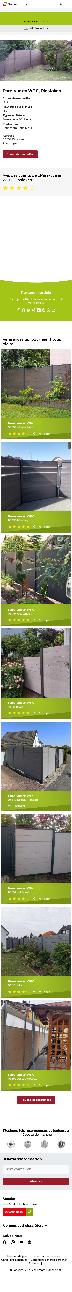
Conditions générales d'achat (49, 1260)
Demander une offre (20, 154)
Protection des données (46, 1256)
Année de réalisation (17, 98)
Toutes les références (36, 22)
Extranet (34, 1263)
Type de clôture (14, 115)
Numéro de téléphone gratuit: (21, 1204)
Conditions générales (14, 1260)
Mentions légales (17, 1256)
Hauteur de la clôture (17, 107)
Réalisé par (10, 124)
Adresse (8, 135)
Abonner (36, 1181)
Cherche (61, 4)
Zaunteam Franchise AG (47, 1270)
